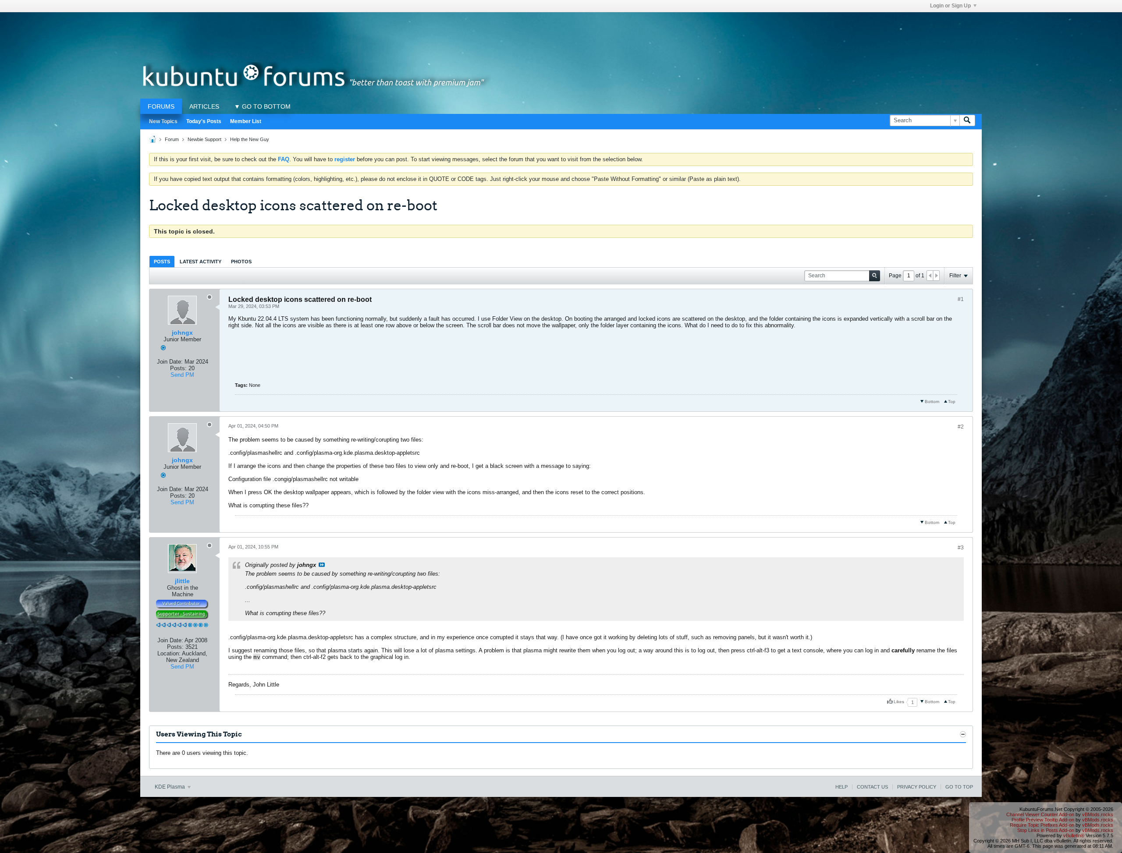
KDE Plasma (170, 787)
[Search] (967, 120)
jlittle (182, 580)
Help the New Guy (249, 139)
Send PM (182, 375)
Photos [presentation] (241, 261)
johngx (182, 332)
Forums (161, 106)
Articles (204, 106)
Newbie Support (204, 139)
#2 (961, 427)
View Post (322, 565)
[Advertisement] (561, 32)
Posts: (178, 368)
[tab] (162, 261)
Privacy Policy (916, 786)
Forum (172, 139)
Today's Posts (203, 121)
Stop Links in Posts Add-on (1045, 830)
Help (841, 786)
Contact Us (872, 786)
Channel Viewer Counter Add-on (1040, 814)
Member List (245, 121)
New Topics (163, 121)
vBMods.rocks (1097, 814)
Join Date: (170, 361)
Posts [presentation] (162, 261)
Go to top (959, 786)
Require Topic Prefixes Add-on (1042, 825)
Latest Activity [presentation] (200, 261)
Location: (169, 653)
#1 (961, 299)
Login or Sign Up (950, 6)
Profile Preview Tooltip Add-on (1043, 819)
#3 (961, 548)
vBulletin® (1073, 835)
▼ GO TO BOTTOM (262, 106)
